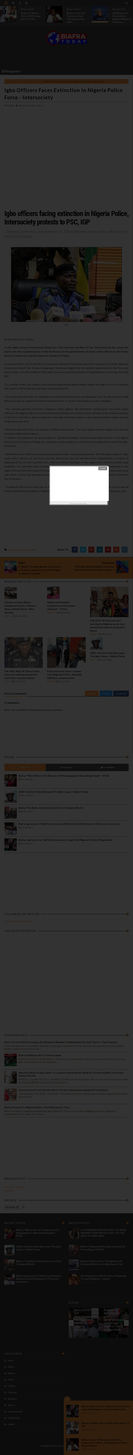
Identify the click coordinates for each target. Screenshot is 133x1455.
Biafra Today (82, 504)
